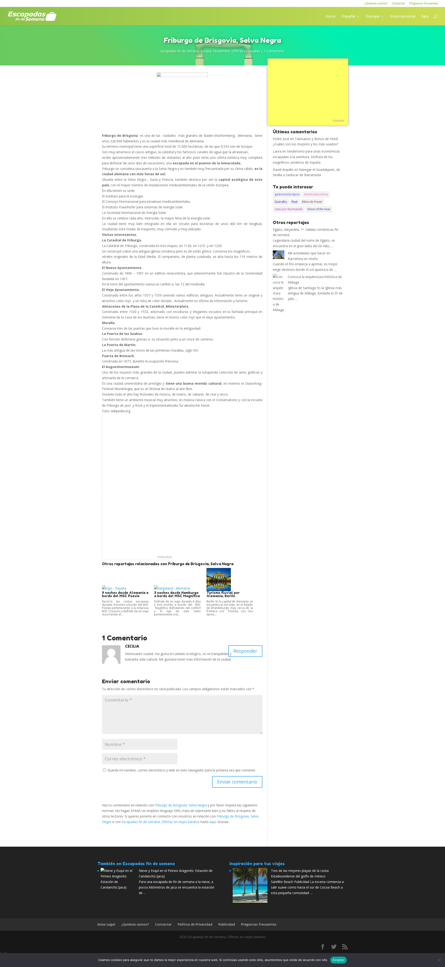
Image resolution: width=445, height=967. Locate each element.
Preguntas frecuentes (423, 3)
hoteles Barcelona (316, 194)
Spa (424, 17)
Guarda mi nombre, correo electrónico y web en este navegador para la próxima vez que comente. (182, 770)
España (348, 17)
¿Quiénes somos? (376, 3)
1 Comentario (274, 51)
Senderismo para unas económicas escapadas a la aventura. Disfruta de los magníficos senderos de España (306, 157)
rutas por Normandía (289, 209)
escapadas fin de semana (180, 51)
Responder (245, 651)
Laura (277, 151)
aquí (213, 822)
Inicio (330, 17)
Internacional (402, 17)
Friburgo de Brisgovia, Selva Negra (181, 805)
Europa (372, 17)
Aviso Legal (106, 924)
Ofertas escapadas (246, 51)
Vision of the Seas (318, 209)
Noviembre (221, 51)
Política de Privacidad (195, 924)
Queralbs (281, 202)
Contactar (398, 3)
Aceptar (338, 960)
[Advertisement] (137, 484)
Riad (294, 202)
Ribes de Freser (312, 202)
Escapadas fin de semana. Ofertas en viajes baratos (161, 822)
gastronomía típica (287, 194)
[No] (439, 960)
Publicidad (165, 557)
